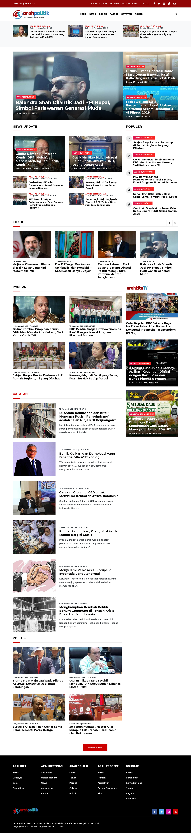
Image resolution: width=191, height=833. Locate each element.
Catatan (126, 14)
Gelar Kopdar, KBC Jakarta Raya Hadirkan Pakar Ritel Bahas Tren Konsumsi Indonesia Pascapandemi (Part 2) (151, 327)
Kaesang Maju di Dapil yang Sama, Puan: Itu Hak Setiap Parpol (100, 34)
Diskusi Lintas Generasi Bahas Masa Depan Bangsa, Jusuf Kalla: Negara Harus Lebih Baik (150, 74)
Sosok (129, 788)
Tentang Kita (19, 823)
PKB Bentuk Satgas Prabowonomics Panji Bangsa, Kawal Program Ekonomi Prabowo (47, 36)
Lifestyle (17, 777)
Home (83, 14)
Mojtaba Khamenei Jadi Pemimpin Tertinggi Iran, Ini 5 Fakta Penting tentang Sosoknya (159, 269)
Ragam (130, 793)
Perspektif (132, 777)
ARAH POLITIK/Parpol (143, 138)
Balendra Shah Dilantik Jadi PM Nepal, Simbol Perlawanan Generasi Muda (114, 269)
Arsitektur (103, 783)
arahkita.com (56, 826)
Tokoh (103, 14)
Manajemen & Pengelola (77, 823)
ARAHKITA (95, 3)
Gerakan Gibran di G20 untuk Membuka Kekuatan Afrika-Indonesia (88, 494)
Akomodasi (47, 788)
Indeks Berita (95, 747)
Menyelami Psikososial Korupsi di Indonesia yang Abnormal (85, 571)
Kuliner (45, 793)
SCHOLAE (144, 3)
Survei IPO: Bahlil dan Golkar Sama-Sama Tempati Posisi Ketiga (155, 195)
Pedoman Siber (34, 823)
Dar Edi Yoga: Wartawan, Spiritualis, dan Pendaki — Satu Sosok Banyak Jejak (31, 267)
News (92, 14)
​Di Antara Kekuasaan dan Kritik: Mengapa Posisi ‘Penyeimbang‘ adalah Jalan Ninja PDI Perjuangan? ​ (88, 416)
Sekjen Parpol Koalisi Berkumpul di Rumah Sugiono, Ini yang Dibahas (46, 185)
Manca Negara (49, 777)
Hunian (102, 777)
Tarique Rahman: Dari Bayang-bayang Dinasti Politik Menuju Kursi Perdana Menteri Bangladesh (71, 271)
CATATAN (20, 394)
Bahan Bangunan (107, 788)
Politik (139, 14)
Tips (100, 793)
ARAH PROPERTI (129, 3)
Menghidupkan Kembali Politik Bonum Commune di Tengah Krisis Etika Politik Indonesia (86, 610)
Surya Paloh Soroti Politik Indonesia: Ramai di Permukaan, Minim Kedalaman (65, 105)
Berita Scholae (134, 783)
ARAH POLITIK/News (142, 203)
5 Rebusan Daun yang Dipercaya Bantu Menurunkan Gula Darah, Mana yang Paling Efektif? (150, 424)
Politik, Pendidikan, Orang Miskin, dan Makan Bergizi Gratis (89, 533)
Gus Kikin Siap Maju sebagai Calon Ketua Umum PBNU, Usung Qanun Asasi (94, 161)
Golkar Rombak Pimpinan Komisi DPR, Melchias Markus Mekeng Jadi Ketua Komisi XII (37, 159)
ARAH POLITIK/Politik (143, 189)
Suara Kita (18, 788)
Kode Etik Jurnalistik (53, 823)
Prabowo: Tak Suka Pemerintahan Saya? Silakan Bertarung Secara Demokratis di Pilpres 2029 (149, 107)
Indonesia (46, 772)
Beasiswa (131, 798)
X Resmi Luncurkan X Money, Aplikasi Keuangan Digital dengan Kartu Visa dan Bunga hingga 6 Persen (152, 373)
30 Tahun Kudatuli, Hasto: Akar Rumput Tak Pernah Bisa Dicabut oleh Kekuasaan (93, 730)
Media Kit (95, 823)
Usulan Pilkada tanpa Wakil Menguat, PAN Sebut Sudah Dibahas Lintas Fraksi (95, 684)
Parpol (114, 14)
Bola (15, 783)
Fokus (129, 772)
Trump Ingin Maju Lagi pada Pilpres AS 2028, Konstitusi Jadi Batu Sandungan (158, 34)
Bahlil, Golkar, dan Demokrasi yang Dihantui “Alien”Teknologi (87, 455)
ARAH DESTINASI (111, 3)
